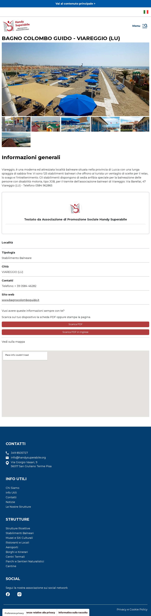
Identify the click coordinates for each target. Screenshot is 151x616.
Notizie (10, 502)
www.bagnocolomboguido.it (20, 300)
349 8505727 (19, 452)
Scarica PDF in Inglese (75, 332)
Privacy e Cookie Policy (132, 609)
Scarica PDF (76, 324)
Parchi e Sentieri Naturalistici (25, 561)
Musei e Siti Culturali (19, 538)
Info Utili (11, 492)
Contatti (11, 497)
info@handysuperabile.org (28, 457)
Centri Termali (15, 556)
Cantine (11, 566)
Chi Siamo (12, 488)
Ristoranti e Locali (17, 542)
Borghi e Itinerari (17, 552)
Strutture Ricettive (18, 528)
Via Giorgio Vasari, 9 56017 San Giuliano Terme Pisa (31, 464)
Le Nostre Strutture (18, 506)
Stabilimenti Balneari (20, 533)
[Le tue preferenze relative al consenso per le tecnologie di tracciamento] (14, 613)
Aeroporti (12, 547)
